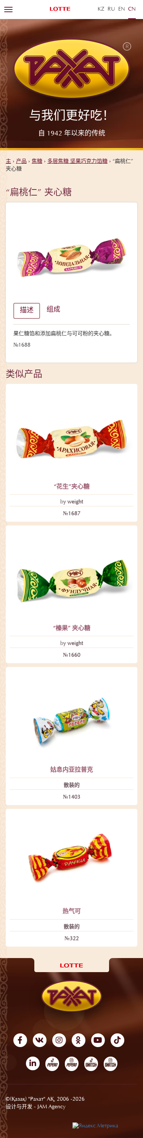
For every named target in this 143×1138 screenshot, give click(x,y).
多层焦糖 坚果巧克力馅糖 (77, 161)
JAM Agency (51, 1107)
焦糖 (37, 161)
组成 (53, 310)
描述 (27, 310)
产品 (21, 161)
